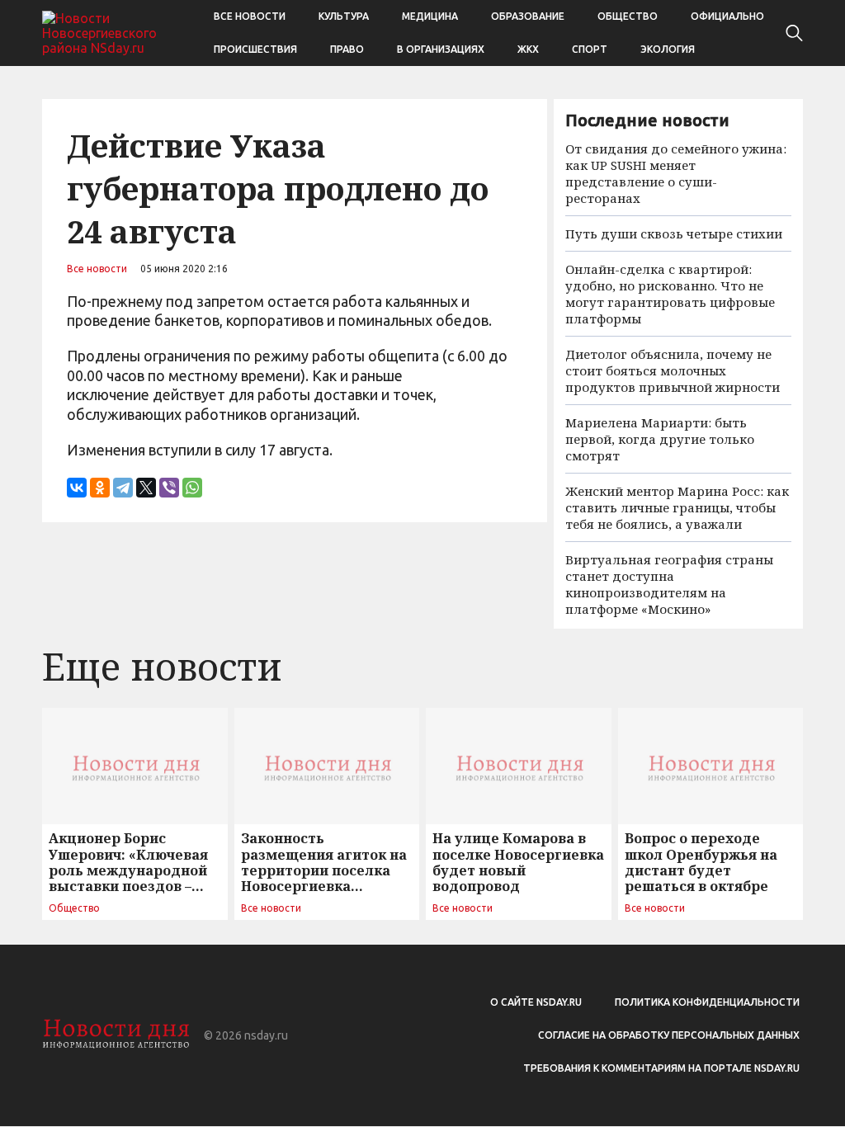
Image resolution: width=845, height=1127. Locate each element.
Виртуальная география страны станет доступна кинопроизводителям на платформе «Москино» (669, 584)
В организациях (440, 49)
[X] (146, 487)
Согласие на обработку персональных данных (669, 1035)
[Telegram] (123, 487)
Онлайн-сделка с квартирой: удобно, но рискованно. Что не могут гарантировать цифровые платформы (670, 294)
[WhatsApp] (192, 487)
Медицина (430, 16)
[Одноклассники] (100, 487)
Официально (727, 16)
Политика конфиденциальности (707, 1002)
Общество (627, 16)
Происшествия (255, 49)
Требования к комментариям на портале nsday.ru (661, 1068)
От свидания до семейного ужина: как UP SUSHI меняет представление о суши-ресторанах (675, 173)
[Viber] (169, 487)
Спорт (589, 49)
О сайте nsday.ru (536, 1002)
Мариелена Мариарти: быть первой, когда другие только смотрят (659, 439)
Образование (527, 16)
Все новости (250, 16)
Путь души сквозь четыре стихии (673, 233)
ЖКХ (528, 49)
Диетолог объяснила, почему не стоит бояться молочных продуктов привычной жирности (672, 370)
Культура (344, 16)
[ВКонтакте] (77, 487)
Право (347, 49)
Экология (667, 49)
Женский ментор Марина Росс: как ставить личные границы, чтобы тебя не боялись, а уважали (677, 507)
